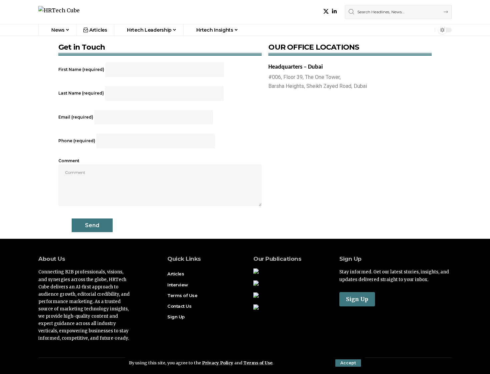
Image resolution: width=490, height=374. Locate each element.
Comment (68, 160)
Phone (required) (77, 140)
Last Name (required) (81, 93)
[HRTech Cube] (59, 12)
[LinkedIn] (334, 11)
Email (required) (76, 117)
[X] (326, 11)
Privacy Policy (217, 362)
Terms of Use (257, 362)
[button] (348, 363)
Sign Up (357, 299)
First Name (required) (81, 69)
